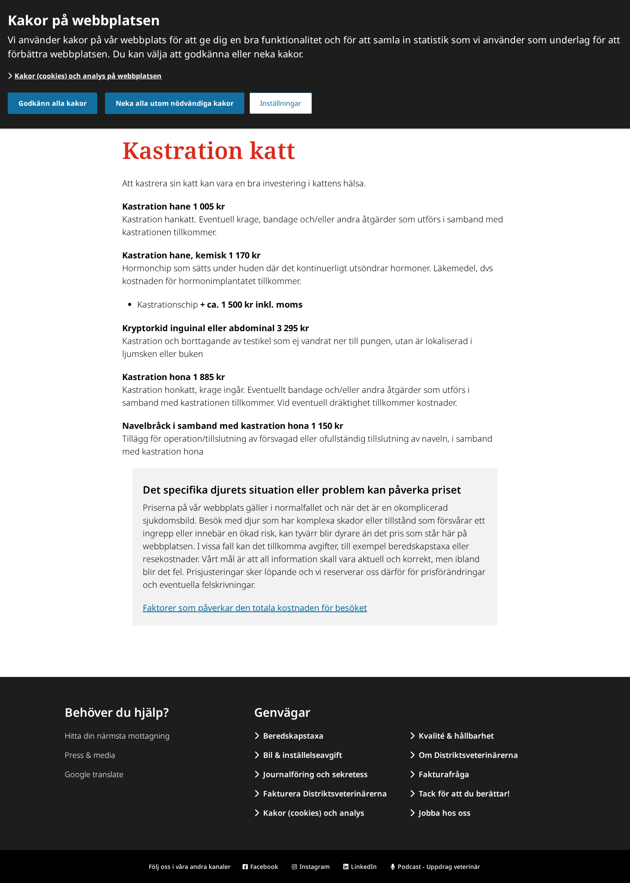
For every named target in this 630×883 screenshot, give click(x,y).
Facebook (264, 866)
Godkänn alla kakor (52, 103)
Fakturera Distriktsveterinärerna (325, 793)
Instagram (315, 866)
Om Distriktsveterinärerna (468, 755)
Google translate (94, 774)
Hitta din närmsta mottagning (117, 735)
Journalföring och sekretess (315, 774)
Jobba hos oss (445, 813)
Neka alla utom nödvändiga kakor (175, 103)
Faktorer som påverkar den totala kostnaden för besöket (255, 608)
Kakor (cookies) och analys (313, 813)
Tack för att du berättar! (464, 793)
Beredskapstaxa (293, 735)
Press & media (90, 755)
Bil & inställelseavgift (302, 755)
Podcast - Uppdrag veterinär (439, 866)
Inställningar (280, 103)
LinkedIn (364, 866)
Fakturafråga (444, 774)
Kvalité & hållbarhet (456, 735)
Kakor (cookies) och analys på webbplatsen (88, 76)
